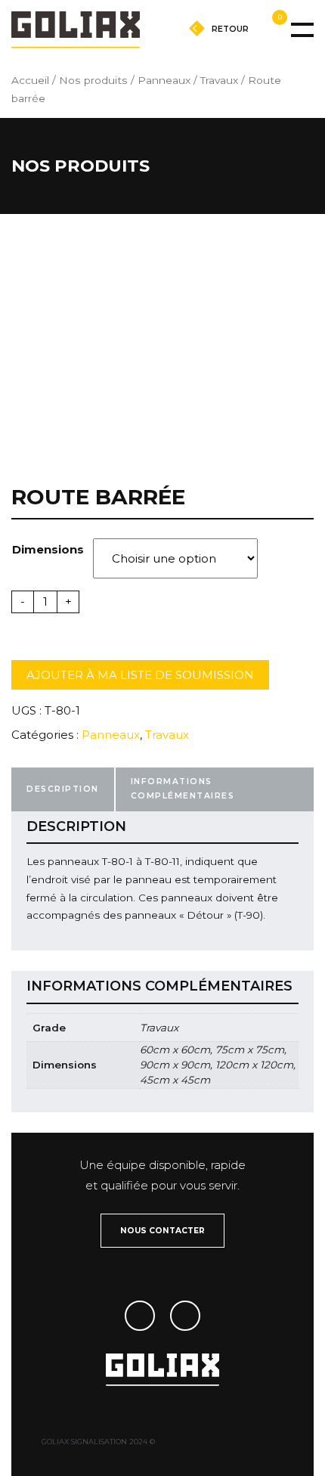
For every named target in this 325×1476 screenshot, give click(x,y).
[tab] (62, 789)
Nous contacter (162, 1231)
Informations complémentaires (183, 788)
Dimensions (48, 549)
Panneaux (164, 80)
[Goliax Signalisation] (75, 29)
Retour (231, 29)
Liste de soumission (234, 49)
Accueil (30, 80)
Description (62, 789)
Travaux (219, 80)
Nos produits (93, 80)
